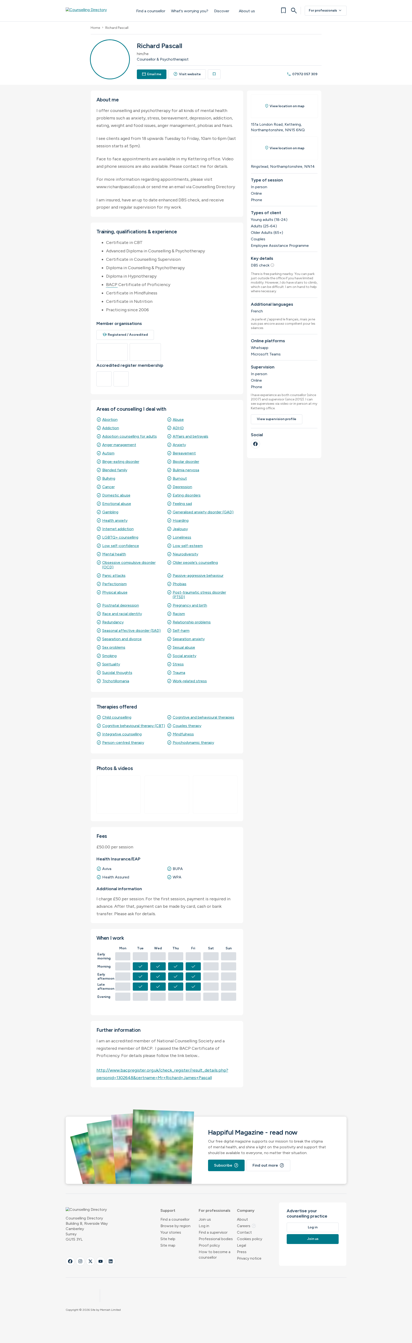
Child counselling (116, 717)
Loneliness (182, 537)
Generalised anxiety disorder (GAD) (203, 512)
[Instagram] (80, 1261)
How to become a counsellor (214, 1255)
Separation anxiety (189, 639)
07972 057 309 (302, 74)
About (242, 1219)
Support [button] (167, 1210)
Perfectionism (114, 584)
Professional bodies (216, 1239)
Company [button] (245, 1210)
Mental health (114, 554)
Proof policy (209, 1245)
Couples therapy (187, 725)
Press (242, 1252)
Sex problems (113, 647)
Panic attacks (114, 575)
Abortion (110, 419)
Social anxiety (184, 655)
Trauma (179, 672)
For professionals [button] (214, 1210)
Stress (178, 664)
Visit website (187, 74)
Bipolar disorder (186, 461)
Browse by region (175, 1226)
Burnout (180, 478)
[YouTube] (100, 1261)
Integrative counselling (122, 734)
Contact (244, 1232)
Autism (108, 453)
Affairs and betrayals (190, 436)
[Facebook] (255, 444)
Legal (241, 1245)
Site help (167, 1239)
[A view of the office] (118, 795)
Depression (182, 487)
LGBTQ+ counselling (120, 537)
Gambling (110, 512)
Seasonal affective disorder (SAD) (131, 630)
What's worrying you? (189, 11)
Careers (246, 1226)
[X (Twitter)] (90, 1261)
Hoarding (181, 520)
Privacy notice (249, 1258)
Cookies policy (249, 1239)
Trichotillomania (115, 681)
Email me (152, 74)
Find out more (268, 1165)
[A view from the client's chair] (215, 795)
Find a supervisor (213, 1232)
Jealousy (180, 529)
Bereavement (184, 453)
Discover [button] (221, 11)
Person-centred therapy (123, 742)
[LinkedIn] (110, 1261)
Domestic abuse (116, 495)
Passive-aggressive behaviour (198, 575)
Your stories (170, 1232)
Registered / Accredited (125, 334)
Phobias (179, 584)
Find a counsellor (150, 11)
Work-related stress (190, 681)
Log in (204, 1226)
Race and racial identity (122, 613)
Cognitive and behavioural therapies (203, 717)
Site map (167, 1245)
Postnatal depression (120, 605)
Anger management (119, 444)
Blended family (114, 470)
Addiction (110, 428)
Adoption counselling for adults (129, 436)
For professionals (325, 10)
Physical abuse (114, 592)
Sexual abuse (184, 647)
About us (247, 11)
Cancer (108, 487)
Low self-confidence (120, 545)
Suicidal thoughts (117, 672)
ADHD (178, 428)
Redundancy (113, 622)
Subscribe (226, 1165)
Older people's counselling (195, 562)
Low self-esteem (188, 545)
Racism (179, 613)
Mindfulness (183, 734)
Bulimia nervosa (186, 470)
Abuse (178, 419)
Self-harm (181, 630)
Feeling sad (182, 503)
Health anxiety (114, 520)
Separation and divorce (122, 639)
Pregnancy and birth (190, 605)
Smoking (109, 655)
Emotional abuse (116, 503)
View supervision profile (276, 419)
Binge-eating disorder (120, 461)
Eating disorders (187, 495)
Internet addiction (118, 529)
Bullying (108, 478)
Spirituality (111, 664)
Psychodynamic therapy (193, 742)
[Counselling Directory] (96, 10)
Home (95, 28)
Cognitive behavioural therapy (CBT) (133, 725)
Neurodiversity (185, 554)
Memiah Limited (110, 1310)
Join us (205, 1219)
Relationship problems (192, 622)
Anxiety (179, 444)
